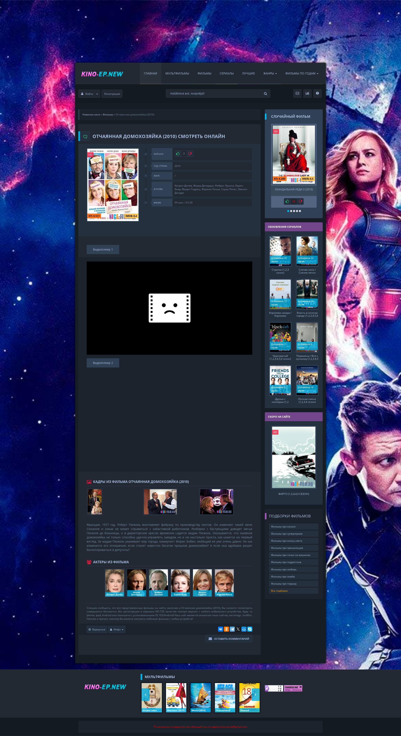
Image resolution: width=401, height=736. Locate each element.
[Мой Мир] (243, 629)
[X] (238, 629)
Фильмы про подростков (286, 562)
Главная (150, 73)
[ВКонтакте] (220, 629)
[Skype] (249, 629)
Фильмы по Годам (300, 73)
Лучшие (248, 73)
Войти (89, 94)
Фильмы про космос (283, 526)
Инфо (117, 629)
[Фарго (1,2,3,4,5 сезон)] (294, 457)
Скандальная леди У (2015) (294, 189)
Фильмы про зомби (283, 576)
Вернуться (98, 629)
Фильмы (204, 73)
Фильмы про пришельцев (287, 548)
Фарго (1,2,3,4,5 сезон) (293, 494)
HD (90, 154)
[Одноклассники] (226, 629)
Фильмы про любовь (284, 569)
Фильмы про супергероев (286, 533)
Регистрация (112, 94)
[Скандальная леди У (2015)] (294, 154)
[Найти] (266, 93)
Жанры (268, 73)
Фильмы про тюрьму (284, 583)
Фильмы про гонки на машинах (290, 555)
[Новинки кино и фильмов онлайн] (98, 73)
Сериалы (227, 73)
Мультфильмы (177, 73)
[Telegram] (232, 629)
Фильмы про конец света (286, 541)
